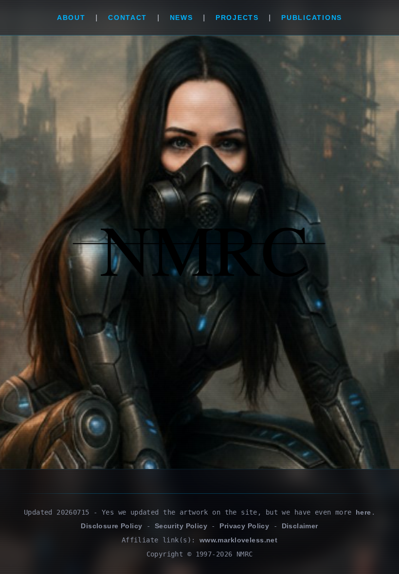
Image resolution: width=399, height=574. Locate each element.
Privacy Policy (244, 526)
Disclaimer (300, 526)
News (181, 17)
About (71, 17)
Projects (237, 17)
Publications (311, 17)
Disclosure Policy (111, 526)
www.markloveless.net (238, 540)
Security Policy (181, 526)
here (363, 512)
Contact (127, 17)
